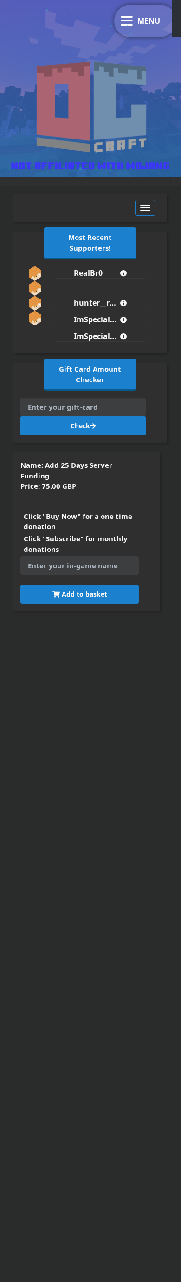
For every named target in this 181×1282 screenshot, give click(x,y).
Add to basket (83, 594)
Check (80, 425)
